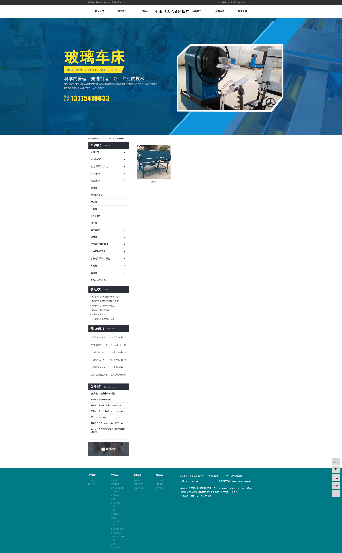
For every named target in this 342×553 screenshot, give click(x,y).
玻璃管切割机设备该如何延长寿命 (106, 297)
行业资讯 (159, 484)
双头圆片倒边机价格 (118, 360)
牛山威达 (233, 492)
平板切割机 (96, 216)
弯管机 (94, 265)
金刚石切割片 (97, 195)
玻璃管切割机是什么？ (101, 310)
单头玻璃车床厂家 (118, 345)
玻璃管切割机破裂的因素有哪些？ (106, 301)
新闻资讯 (219, 11)
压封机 (94, 273)
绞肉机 (94, 188)
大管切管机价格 (98, 367)
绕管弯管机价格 (98, 337)
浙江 (209, 496)
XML (252, 2)
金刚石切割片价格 (118, 375)
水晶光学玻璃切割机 (100, 258)
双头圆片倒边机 (98, 251)
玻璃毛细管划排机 (99, 166)
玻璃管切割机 (101, 2)
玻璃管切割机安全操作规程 (103, 306)
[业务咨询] (336, 461)
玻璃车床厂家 (98, 360)
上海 (201, 496)
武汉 (196, 496)
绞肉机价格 (99, 352)
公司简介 (91, 480)
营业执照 (91, 484)
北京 (205, 496)
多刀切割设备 (112, 2)
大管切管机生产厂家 (98, 345)
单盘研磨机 (96, 173)
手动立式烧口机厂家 (118, 337)
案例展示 (197, 11)
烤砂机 (121, 138)
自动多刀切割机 (98, 280)
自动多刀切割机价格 (98, 375)
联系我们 (242, 11)
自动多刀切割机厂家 (118, 352)
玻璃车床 (121, 2)
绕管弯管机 (96, 230)
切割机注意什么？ (99, 314)
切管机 (94, 223)
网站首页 (99, 11)
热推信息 (226, 2)
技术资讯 (159, 488)
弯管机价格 (118, 367)
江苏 (192, 496)
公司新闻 (159, 480)
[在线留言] (336, 485)
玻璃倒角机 (96, 159)
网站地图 (241, 2)
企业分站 (234, 2)
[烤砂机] (154, 162)
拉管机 (94, 209)
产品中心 (145, 11)
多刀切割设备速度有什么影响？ (105, 319)
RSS (247, 2)
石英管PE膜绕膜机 (99, 244)
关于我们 (122, 11)
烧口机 (94, 237)
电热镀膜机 (96, 181)
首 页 (104, 138)
